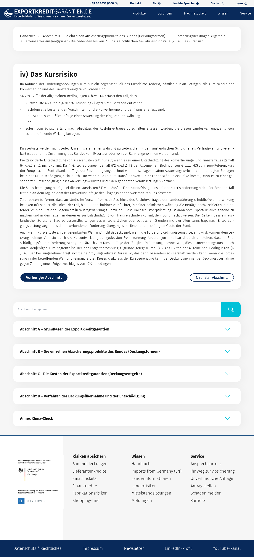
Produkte (139, 13)
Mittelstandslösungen (151, 493)
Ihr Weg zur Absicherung (213, 471)
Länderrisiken (144, 485)
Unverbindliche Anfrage (212, 478)
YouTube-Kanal (227, 548)
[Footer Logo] (38, 482)
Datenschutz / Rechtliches (37, 548)
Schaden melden (206, 493)
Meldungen (141, 500)
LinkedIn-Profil (178, 548)
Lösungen (165, 13)
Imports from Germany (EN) (156, 471)
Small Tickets (85, 478)
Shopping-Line (86, 500)
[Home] (50, 13)
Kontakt (135, 3)
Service (245, 13)
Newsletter (134, 548)
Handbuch (140, 463)
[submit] (231, 309)
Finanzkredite (85, 485)
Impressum (93, 548)
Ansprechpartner (206, 463)
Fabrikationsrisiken (90, 493)
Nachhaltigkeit (195, 13)
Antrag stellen (203, 485)
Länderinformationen (151, 478)
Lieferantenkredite (89, 471)
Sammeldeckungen (90, 463)
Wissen (223, 13)
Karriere (198, 500)
